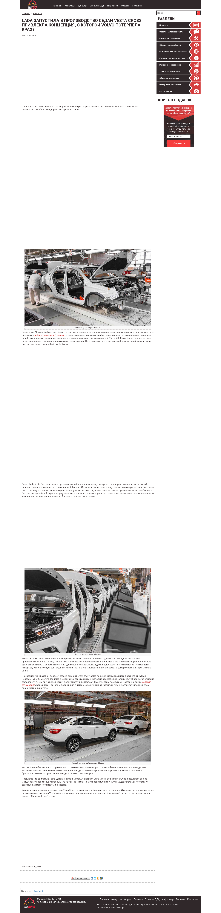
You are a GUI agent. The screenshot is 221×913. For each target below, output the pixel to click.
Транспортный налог (152, 904)
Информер (112, 6)
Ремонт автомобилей (169, 38)
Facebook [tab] (38, 891)
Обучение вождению (169, 78)
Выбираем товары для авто (173, 52)
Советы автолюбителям (171, 32)
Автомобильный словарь (111, 907)
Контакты (192, 899)
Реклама (180, 899)
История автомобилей (170, 85)
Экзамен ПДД (97, 6)
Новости (163, 25)
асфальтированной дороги (49, 334)
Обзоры (125, 6)
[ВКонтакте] (92, 877)
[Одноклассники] (98, 877)
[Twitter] (95, 877)
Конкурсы (70, 6)
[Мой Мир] (101, 877)
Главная (57, 6)
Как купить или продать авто (173, 58)
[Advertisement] (178, 194)
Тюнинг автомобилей (169, 71)
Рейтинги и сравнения (170, 65)
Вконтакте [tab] (26, 891)
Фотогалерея (165, 91)
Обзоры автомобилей (170, 45)
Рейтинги (137, 6)
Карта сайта (172, 904)
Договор (82, 6)
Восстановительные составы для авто (118, 904)
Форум (127, 899)
